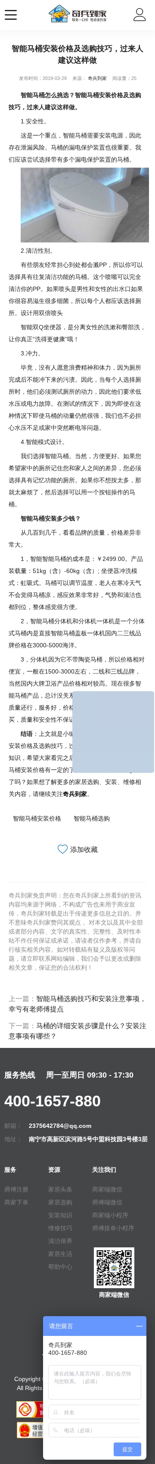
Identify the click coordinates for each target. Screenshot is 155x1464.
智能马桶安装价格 (37, 818)
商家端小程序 (110, 1215)
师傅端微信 (107, 1202)
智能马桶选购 (92, 818)
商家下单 (16, 1202)
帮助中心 (60, 1266)
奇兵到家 (97, 78)
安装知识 (60, 1215)
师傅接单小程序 (113, 1228)
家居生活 (60, 1253)
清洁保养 (60, 1240)
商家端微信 (107, 1189)
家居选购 (60, 1202)
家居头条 (60, 1189)
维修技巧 (60, 1228)
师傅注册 (16, 1189)
